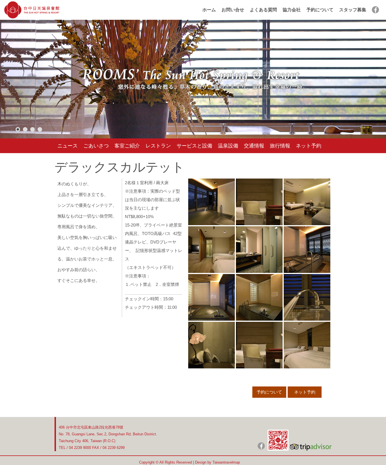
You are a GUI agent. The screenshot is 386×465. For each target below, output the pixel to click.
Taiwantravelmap (226, 462)
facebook (375, 9)
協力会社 (292, 9)
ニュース (67, 146)
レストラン (158, 146)
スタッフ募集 (352, 9)
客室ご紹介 (127, 146)
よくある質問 (263, 9)
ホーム (209, 9)
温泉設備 (228, 146)
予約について (319, 9)
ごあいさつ (96, 146)
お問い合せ (233, 9)
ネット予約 (308, 146)
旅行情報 (280, 146)
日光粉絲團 (261, 445)
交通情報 (254, 146)
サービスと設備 (194, 146)
